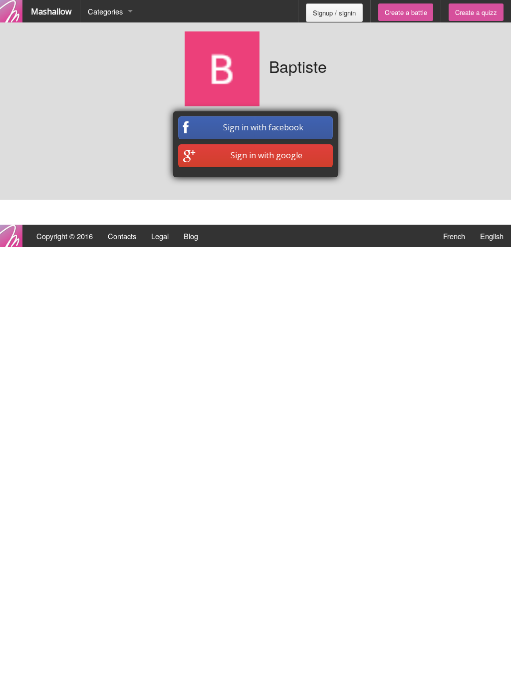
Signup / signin (334, 12)
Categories (105, 11)
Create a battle (406, 12)
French (454, 236)
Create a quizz (476, 12)
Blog (191, 236)
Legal (160, 236)
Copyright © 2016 (64, 236)
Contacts (122, 236)
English (492, 236)
